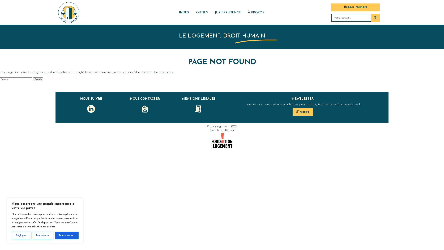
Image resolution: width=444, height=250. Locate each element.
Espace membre (355, 7)
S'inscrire (302, 112)
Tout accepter (66, 235)
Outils (202, 12)
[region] (45, 220)
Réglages (21, 235)
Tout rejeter (42, 235)
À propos (256, 12)
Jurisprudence (228, 12)
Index (184, 12)
